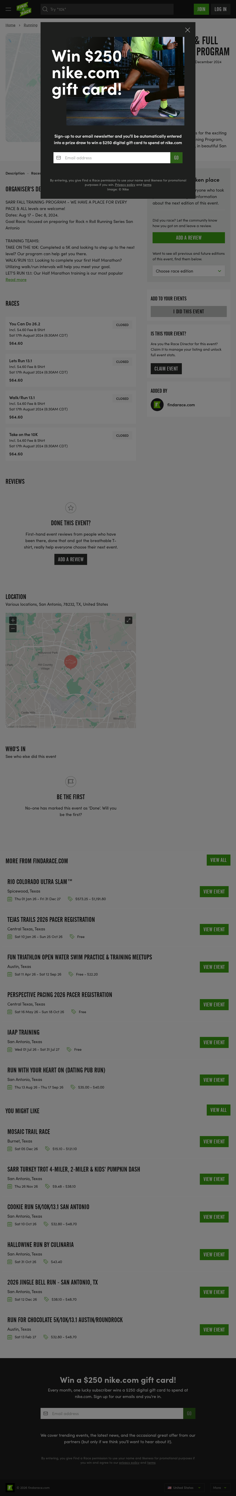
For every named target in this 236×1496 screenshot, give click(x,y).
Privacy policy (125, 184)
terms (147, 184)
